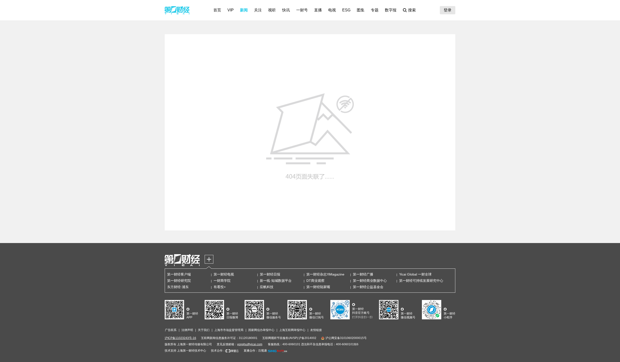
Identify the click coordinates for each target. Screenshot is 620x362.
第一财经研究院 (179, 281)
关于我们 (203, 330)
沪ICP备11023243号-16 (180, 338)
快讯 (286, 10)
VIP (230, 10)
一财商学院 (222, 281)
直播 (318, 10)
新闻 (244, 10)
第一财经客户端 (179, 274)
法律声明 (187, 330)
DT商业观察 (315, 281)
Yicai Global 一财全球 (415, 274)
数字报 (390, 10)
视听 (272, 10)
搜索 (412, 10)
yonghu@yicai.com (249, 344)
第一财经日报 (270, 274)
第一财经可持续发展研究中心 (421, 281)
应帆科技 (266, 287)
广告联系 (171, 330)
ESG (346, 10)
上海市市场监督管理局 (228, 330)
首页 (217, 10)
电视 (332, 10)
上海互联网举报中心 (292, 330)
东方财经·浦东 (178, 287)
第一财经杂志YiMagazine (325, 274)
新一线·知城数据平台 (276, 281)
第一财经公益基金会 (368, 287)
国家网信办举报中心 (261, 330)
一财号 (302, 10)
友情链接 (316, 330)
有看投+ (220, 287)
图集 (360, 10)
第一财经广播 (363, 274)
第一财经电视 (224, 274)
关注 (258, 10)
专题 (375, 10)
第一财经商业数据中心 (370, 281)
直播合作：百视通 (255, 350)
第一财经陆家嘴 (318, 287)
